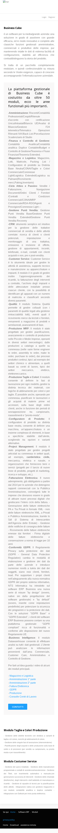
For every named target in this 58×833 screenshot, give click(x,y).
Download (14, 825)
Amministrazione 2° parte (22, 683)
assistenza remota (28, 825)
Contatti (17, 706)
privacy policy (9, 820)
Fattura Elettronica (19, 686)
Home (5, 825)
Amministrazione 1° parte (22, 679)
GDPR (13, 689)
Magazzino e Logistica (21, 676)
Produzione (16, 693)
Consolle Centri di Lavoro (23, 696)
